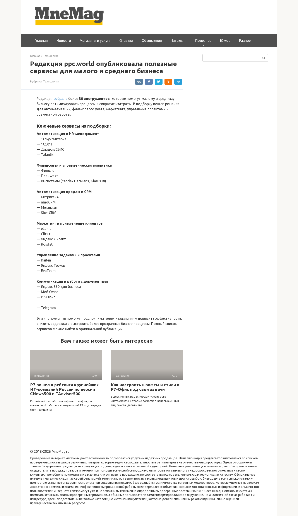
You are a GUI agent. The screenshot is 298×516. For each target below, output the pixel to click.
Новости (64, 41)
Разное (245, 41)
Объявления (152, 41)
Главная (41, 41)
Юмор (225, 41)
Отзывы (126, 41)
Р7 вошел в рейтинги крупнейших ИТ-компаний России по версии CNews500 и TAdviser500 (64, 389)
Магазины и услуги (95, 41)
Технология (51, 81)
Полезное (203, 41)
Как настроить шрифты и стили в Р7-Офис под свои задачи (145, 387)
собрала (60, 99)
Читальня (179, 41)
